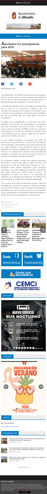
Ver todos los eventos (10, 426)
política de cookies (23, 488)
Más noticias (23, 467)
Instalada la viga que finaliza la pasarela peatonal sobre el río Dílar (38, 235)
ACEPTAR (25, 492)
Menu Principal (24, 3)
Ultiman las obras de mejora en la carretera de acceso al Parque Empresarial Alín (27, 458)
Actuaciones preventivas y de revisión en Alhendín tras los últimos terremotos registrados (27, 439)
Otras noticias (7, 207)
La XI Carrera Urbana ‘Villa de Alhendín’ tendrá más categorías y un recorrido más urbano (23, 236)
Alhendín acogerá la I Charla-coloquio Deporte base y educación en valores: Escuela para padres (7, 238)
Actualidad (5, 204)
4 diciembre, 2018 (8, 89)
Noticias (14, 204)
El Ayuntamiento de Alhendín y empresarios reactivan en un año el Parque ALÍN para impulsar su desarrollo (26, 448)
